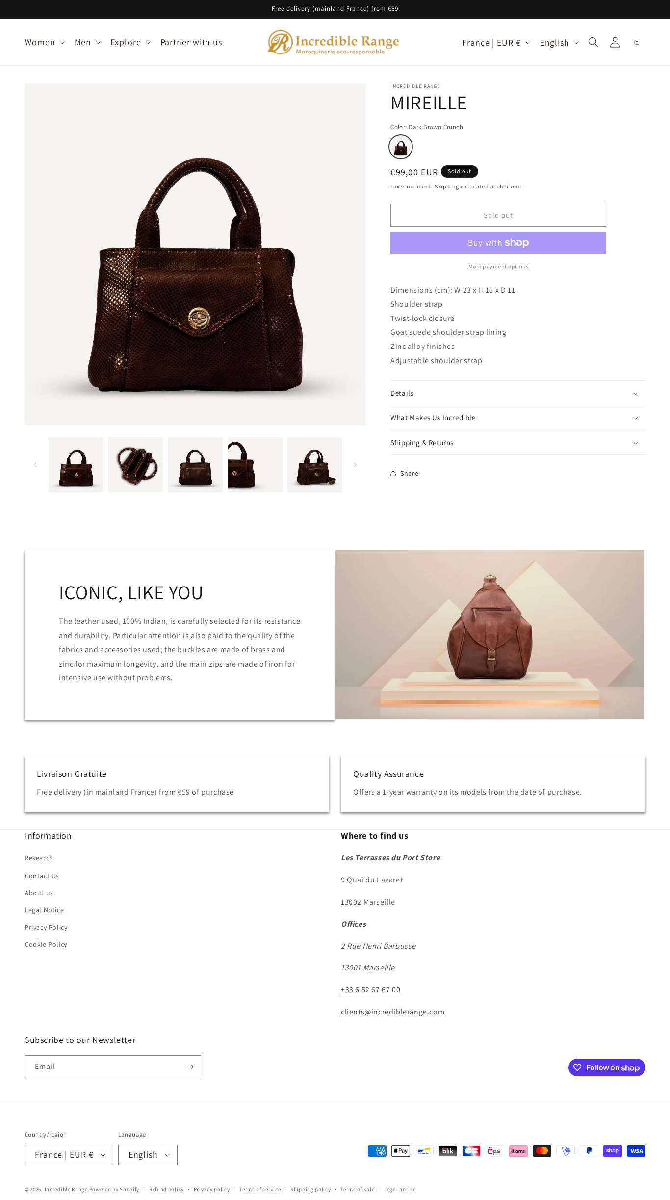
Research (39, 857)
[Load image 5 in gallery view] (314, 464)
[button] (44, 41)
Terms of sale (357, 1188)
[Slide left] (35, 465)
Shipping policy (310, 1188)
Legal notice (399, 1188)
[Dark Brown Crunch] (400, 146)
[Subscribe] (190, 1066)
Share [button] (409, 473)
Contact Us (42, 875)
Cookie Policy (46, 944)
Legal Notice (44, 910)
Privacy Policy (46, 927)
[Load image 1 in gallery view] (76, 464)
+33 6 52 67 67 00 (370, 990)
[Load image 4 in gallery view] (255, 464)
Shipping (447, 186)
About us (39, 892)
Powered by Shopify (114, 1189)
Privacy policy (212, 1188)
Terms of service (260, 1188)
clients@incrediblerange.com (392, 1012)
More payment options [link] (498, 266)
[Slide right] (355, 465)
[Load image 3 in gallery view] (195, 464)
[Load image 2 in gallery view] (135, 464)
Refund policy (166, 1188)
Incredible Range (66, 1189)
